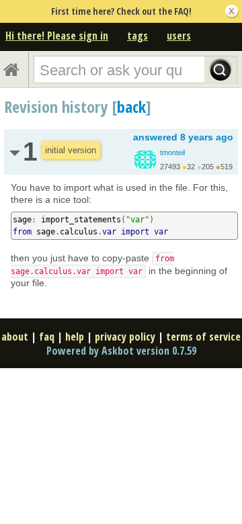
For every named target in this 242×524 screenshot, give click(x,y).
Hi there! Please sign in (56, 35)
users (179, 35)
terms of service (203, 336)
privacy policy (125, 336)
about (14, 336)
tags (137, 35)
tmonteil (172, 152)
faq (46, 336)
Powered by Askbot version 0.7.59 (121, 350)
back (131, 106)
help (74, 336)
